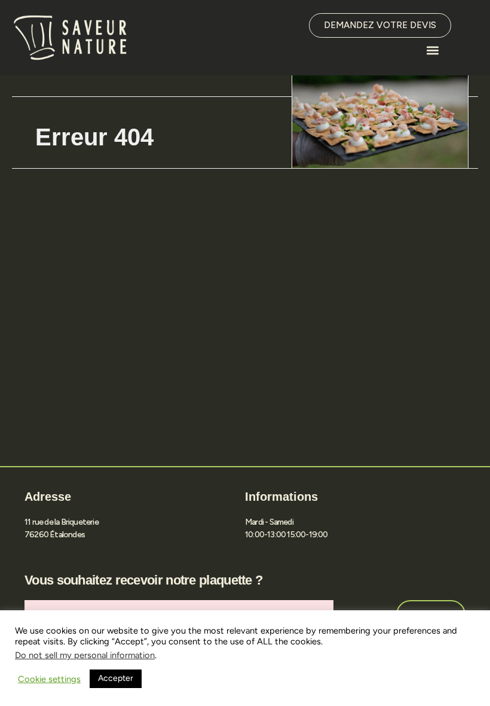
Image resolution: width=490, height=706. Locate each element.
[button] (432, 50)
